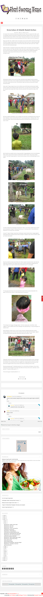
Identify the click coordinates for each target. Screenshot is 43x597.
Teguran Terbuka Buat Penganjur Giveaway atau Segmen (13, 504)
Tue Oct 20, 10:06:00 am (19, 405)
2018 (4, 515)
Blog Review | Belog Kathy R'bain (10, 538)
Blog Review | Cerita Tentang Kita (11, 528)
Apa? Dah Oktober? (8, 545)
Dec (5, 520)
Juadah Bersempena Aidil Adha (10, 536)
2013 (4, 559)
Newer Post (3, 421)
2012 (4, 560)
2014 (4, 557)
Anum (8, 411)
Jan (5, 556)
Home (22, 421)
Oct (5, 523)
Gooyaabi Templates (38, 595)
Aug (5, 547)
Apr (5, 552)
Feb (5, 555)
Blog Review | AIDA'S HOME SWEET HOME (12, 537)
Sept (5, 546)
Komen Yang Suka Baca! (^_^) (8, 507)
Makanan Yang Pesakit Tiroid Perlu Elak (10, 459)
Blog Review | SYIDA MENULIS (10, 530)
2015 (4, 519)
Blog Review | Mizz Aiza (9, 525)
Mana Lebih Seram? (8, 539)
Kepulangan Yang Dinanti (9, 529)
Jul (5, 548)
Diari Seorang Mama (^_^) (13, 593)
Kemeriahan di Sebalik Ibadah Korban (11, 532)
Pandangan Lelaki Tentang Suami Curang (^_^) (11, 500)
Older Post (40, 421)
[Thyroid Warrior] (21, 445)
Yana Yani (12, 405)
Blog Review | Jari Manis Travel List (11, 543)
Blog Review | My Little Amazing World (12, 534)
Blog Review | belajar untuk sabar (11, 524)
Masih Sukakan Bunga (8, 541)
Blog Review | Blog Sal (8, 527)
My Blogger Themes (22, 595)
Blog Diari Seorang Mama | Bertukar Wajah (12, 542)
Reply (8, 401)
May (5, 551)
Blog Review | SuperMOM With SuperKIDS (12, 533)
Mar (5, 553)
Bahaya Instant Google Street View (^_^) (10, 502)
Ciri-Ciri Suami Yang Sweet (7, 498)
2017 (4, 516)
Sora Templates (12, 595)
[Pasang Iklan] (11, 584)
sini (6, 45)
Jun (5, 550)
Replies (10, 403)
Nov (5, 521)
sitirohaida (9, 396)
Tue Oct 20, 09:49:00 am (14, 411)
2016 (4, 518)
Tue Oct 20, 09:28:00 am (16, 396)
